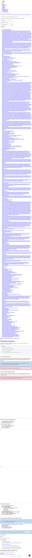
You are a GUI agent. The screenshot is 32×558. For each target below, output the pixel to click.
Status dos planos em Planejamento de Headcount (18, 184)
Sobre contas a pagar (25, 180)
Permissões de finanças (18, 235)
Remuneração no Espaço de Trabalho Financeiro (24, 170)
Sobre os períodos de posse (14, 115)
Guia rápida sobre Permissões (12, 233)
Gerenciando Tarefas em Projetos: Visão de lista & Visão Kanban (10, 138)
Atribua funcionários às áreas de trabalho (10, 225)
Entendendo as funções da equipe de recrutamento (20, 223)
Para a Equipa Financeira (8, 177)
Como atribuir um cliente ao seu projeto (7, 137)
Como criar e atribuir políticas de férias (23, 112)
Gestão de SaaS (26, 301)
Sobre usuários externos (5, 233)
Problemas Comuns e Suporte (15, 177)
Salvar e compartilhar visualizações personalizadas (12, 40)
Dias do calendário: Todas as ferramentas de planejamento (19, 127)
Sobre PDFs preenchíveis (9, 197)
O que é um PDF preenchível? (6, 347)
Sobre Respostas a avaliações (13, 245)
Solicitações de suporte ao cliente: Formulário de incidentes (10, 329)
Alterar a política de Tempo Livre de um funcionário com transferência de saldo (20, 118)
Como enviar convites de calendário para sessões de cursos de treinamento (11, 283)
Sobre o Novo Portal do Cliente (6, 323)
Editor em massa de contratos (18, 218)
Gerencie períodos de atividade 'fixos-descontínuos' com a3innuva (17, 160)
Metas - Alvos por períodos (5, 78)
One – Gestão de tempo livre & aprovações (7, 58)
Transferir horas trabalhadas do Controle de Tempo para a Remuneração (13, 154)
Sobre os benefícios (27, 164)
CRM (3, 181)
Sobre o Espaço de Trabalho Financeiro (14, 169)
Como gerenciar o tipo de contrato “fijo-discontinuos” (11, 217)
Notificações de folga (5, 311)
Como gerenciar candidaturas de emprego (14, 210)
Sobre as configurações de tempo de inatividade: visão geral (10, 112)
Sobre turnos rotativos (26, 122)
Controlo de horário (4, 81)
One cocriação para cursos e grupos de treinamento (8, 67)
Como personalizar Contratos (8, 216)
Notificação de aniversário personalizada (7, 231)
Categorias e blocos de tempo (20, 95)
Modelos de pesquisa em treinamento (7, 277)
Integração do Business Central (8, 297)
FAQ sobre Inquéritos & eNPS (11, 257)
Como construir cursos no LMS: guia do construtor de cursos (10, 279)
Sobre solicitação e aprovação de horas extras (25, 14)
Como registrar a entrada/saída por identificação (13, 86)
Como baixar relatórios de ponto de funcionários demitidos (11, 97)
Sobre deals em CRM (5, 182)
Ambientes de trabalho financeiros (14, 172)
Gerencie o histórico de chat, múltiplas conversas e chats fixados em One (11, 62)
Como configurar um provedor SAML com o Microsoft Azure (10, 32)
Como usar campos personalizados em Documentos (19, 188)
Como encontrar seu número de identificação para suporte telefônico (11, 335)
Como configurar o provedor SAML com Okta (24, 32)
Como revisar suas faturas (5, 320)
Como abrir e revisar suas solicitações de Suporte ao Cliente (10, 326)
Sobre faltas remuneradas (23, 104)
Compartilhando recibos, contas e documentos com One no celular (10, 74)
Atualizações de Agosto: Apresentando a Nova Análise (17, 240)
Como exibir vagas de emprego (16, 206)
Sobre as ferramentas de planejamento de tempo (18, 124)
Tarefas (3, 229)
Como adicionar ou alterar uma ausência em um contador (9, 88)
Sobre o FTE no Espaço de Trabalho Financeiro (25, 172)
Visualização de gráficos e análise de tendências (8, 171)
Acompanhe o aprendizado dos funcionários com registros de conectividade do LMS (13, 281)
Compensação (4, 150)
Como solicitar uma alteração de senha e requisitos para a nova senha (16, 45)
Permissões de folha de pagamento (10, 235)
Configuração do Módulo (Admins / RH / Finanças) (15, 175)
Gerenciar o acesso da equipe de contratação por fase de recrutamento (21, 213)
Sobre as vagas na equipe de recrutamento (25, 210)
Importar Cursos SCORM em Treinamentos (7, 285)
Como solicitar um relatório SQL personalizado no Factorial (10, 334)
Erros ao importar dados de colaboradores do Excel (15, 35)
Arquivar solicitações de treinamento (7, 289)
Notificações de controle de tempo (19, 92)
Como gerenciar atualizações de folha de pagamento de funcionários (15, 151)
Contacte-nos (2, 553)
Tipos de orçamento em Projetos (6, 144)
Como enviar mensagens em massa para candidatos (8, 211)
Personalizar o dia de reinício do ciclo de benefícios (8, 165)
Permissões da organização (5, 234)
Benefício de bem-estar (11, 164)
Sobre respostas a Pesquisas (18, 256)
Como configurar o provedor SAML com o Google (24, 31)
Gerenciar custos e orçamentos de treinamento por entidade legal (10, 287)
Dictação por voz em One (5, 69)
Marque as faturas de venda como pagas (25, 182)
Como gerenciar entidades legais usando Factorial (8, 30)
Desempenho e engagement (5, 243)
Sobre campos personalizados (11, 34)
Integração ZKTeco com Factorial (17, 297)
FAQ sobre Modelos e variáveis (16, 197)
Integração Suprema (4, 293)
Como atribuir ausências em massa (19, 105)
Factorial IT (3, 300)
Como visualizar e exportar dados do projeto (8, 131)
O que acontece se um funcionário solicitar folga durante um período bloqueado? (20, 101)
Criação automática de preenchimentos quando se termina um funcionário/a (19, 219)
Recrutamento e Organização (6, 200)
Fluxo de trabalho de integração (6, 237)
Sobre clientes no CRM (11, 182)
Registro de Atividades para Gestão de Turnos (16, 125)
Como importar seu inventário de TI (11, 303)
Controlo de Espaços (4, 227)
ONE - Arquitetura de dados (5, 60)
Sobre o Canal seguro (5, 252)
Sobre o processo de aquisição (19, 180)
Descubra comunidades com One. (6, 56)
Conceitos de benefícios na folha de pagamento (22, 166)
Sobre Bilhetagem (4, 314)
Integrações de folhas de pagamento (6, 158)
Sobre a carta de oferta (26, 204)
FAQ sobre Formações (5, 269)
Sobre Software (19, 179)
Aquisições (3, 178)
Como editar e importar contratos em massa (18, 216)
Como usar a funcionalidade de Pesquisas (7, 255)
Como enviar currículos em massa (19, 209)
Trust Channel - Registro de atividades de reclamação (10, 253)
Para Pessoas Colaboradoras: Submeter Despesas (14, 176)
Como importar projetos (5, 134)
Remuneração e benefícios (5, 149)
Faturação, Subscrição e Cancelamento (7, 319)
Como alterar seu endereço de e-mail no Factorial (24, 45)
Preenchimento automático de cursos (7, 278)
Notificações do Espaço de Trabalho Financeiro (8, 312)
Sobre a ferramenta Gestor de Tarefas (7, 230)
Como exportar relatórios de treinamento (7, 271)
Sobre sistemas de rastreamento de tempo (18, 91)
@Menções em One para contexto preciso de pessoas (9, 61)
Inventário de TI (4, 302)
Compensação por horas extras (27, 87)
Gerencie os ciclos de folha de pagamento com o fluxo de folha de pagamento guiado (13, 157)
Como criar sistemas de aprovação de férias (14, 104)
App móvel (3, 48)
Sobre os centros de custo (5, 169)
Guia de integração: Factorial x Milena (25, 159)
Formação (3, 268)
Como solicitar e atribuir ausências (12, 103)
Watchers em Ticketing (5, 316)
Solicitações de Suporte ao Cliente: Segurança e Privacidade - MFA (11, 331)
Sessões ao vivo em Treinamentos (6, 290)
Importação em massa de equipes (15, 224)
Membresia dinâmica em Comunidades (15, 260)
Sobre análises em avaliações (6, 245)
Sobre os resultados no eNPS (27, 255)
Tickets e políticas (4, 313)
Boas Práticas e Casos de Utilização (24, 177)
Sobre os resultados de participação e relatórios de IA (21, 265)
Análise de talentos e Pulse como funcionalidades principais (14, 246)
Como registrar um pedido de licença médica (26, 109)
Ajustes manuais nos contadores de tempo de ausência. (10, 116)
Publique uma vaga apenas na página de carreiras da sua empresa (10, 214)
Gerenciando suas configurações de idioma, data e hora (9, 46)
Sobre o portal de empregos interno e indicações (17, 202)
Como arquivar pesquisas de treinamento (7, 292)
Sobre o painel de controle (5, 42)
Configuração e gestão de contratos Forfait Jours (17, 93)
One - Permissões (4, 59)
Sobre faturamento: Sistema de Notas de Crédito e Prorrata (9, 321)
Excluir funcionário (6, 219)
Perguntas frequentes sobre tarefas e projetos (8, 141)
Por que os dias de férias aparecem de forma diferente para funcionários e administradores (13, 110)
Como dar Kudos (4, 267)
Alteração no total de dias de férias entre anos (24, 116)
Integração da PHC (17, 159)
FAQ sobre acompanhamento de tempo (16, 94)
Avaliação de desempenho (5, 244)
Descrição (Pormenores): (4, 22)
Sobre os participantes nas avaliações (22, 245)
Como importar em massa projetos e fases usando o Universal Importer (11, 145)
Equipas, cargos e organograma (6, 221)
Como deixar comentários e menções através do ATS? (14, 203)
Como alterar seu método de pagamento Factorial (8, 322)
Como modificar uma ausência (16, 109)
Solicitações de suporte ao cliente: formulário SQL (8, 330)
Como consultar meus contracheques (22, 187)
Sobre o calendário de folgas (5, 101)
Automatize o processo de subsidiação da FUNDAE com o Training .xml (11, 274)
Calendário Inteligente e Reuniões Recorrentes (17, 263)
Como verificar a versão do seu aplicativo (20, 50)
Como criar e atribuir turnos (24, 121)
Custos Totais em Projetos (5, 142)
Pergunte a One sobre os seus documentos (7, 63)
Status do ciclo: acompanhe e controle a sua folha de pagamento (19, 153)
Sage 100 (27, 160)
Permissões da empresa (24, 234)
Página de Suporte (2, 338)
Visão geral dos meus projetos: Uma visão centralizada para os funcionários (12, 135)
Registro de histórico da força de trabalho (12, 170)
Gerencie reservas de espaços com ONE (7, 64)
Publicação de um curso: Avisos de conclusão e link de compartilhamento (11, 284)
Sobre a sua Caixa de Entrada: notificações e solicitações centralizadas (22, 44)
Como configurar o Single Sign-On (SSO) (11, 31)
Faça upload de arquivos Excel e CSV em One (8, 73)
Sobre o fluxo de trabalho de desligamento (16, 237)
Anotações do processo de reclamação (13, 252)
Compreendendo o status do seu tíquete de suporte (8, 333)
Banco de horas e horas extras (6, 89)
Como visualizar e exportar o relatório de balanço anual (14, 123)
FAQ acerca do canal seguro (19, 257)
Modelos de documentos (16, 338)
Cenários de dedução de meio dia (14, 128)
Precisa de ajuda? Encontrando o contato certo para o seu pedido (10, 336)
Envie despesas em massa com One (6, 72)
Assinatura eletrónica (5, 191)
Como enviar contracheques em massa (12, 187)
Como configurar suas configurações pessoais (20, 43)
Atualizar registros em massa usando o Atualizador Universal (12, 226)
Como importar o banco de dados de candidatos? (17, 204)
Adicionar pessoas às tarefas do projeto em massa (8, 148)
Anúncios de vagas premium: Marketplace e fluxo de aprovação (13, 212)
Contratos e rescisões (5, 215)
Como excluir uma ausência (8, 109)
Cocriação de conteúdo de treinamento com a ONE (8, 282)
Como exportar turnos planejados (6, 121)
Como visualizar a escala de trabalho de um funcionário (24, 46)
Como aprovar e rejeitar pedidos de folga (7, 102)
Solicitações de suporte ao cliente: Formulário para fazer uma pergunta (11, 327)
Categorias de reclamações (21, 252)
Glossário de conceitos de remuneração (15, 155)
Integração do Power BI (19, 296)
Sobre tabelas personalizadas (19, 34)
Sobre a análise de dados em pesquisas (18, 255)
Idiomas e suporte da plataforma (23, 52)
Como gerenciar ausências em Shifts (7, 124)
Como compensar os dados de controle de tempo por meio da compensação (16, 153)
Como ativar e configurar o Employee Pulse (8, 265)
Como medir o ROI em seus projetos (7, 143)
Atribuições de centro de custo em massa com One (8, 75)
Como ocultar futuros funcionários (9, 222)
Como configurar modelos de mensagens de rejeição (12, 208)
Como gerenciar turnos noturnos (6, 122)
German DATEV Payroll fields (18, 161)
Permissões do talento (18, 234)
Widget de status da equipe (22, 90)
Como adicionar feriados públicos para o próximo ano (22, 107)
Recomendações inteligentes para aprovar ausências (9, 108)
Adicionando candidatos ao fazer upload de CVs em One (9, 71)
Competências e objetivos (5, 249)
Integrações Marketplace (5, 295)
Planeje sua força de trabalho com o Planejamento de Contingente (18, 174)
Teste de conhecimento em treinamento (7, 276)
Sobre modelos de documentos (25, 196)
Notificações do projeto (5, 308)
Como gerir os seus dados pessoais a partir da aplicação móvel (10, 49)
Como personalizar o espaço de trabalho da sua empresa (19, 33)
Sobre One (3, 55)
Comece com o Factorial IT (5, 301)
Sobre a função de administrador (20, 233)
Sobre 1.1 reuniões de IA (5, 262)
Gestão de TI (3, 299)
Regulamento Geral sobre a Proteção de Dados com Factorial (21, 205)
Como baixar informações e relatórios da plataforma (19, 53)
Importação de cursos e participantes (7, 280)
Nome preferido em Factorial (6, 47)
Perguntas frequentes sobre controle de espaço (8, 228)
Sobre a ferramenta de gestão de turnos (16, 121)
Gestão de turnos (4, 120)
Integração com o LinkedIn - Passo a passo (21, 298)
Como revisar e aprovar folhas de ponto (19, 82)
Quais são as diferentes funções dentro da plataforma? (21, 222)
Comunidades (4, 259)
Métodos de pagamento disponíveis (6, 324)
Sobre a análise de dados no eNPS (6, 256)
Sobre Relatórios (8, 240)
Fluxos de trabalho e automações (6, 236)
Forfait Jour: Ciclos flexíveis (17, 117)
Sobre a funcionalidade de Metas (6, 250)
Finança (3, 168)
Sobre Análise (26, 241)
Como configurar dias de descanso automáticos (17, 122)
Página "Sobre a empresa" (24, 206)
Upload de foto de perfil (13, 47)
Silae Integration (4, 159)
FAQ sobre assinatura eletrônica (13, 193)
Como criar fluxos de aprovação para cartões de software (9, 179)
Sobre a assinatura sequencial (9, 194)
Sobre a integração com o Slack (12, 296)
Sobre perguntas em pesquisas (26, 256)
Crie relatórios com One (11, 241)
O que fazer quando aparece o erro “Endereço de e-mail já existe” (10, 52)
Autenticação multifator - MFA (18, 36)
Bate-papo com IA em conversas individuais (14, 262)
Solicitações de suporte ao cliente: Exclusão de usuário (9, 332)
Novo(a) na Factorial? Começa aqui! (7, 29)
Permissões (3, 232)
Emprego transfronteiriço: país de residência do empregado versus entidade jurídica (16, 38)
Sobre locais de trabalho (26, 34)
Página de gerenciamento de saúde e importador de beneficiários (16, 166)
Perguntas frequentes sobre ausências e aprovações (8, 107)
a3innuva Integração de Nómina (10, 159)
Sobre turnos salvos (26, 124)
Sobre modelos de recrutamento (27, 201)
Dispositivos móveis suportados (10, 50)
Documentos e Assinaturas (5, 186)
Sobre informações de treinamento (6, 270)
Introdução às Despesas (5, 175)
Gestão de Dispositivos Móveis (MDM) (19, 301)
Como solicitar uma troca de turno (26, 123)
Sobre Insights (4, 240)
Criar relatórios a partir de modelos (19, 241)
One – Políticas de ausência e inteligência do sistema (9, 57)
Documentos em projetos (5, 140)
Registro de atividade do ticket (6, 317)
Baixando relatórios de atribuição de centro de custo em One (10, 66)
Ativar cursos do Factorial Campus (6, 291)
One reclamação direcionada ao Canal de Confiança (9, 79)
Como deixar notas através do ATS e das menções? (19, 207)
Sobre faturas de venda (17, 182)
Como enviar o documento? (6, 351)
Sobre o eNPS (13, 256)
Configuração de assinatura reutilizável (18, 194)
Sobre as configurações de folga (12, 106)
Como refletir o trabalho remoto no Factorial (10, 95)
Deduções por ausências (5, 126)
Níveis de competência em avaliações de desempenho (12, 247)
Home (3, 3)
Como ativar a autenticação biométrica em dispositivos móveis (17, 42)
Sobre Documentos (4, 187)
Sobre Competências (13, 250)
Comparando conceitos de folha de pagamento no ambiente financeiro (11, 173)
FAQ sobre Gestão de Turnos (6, 125)
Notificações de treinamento (5, 309)
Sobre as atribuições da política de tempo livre (24, 115)
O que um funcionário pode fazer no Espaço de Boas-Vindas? (21, 37)
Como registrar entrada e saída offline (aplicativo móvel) (10, 98)
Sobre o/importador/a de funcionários (8, 41)
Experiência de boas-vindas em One (6, 68)
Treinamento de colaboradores (6, 288)
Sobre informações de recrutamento (10, 209)
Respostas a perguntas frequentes (6, 51)
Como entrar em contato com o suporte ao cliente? (12, 14)
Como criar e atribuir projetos (6, 132)
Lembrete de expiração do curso (6, 273)
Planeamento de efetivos (5, 183)
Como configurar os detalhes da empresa (20, 30)
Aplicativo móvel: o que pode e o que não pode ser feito (13, 39)
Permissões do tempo (12, 234)
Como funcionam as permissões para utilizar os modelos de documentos (11, 196)
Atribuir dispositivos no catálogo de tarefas (21, 303)
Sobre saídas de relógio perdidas (8, 87)
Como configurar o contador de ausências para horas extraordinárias (14, 114)
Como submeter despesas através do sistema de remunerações (14, 152)
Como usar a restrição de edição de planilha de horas (17, 89)
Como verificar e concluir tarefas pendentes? (18, 230)
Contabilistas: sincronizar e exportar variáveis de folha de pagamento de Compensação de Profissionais (16, 156)
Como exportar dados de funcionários (7, 33)
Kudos (3, 266)
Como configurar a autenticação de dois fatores (8, 36)
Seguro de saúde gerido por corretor (16, 167)
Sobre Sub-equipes (22, 226)
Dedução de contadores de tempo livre (7, 127)
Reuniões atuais (22, 262)
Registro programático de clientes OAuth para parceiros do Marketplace (11, 294)
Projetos (3, 130)
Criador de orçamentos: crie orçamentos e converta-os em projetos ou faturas (12, 146)
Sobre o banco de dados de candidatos (7, 201)
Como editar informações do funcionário (18, 38)
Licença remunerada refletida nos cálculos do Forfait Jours (16, 96)
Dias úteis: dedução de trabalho (6, 128)
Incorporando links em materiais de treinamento (8, 275)
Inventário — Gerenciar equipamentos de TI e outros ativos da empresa (20, 305)
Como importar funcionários (9, 37)
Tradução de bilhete (4, 318)
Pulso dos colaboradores (5, 264)
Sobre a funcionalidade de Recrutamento (17, 201)
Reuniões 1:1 (3, 261)
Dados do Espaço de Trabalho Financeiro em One (8, 65)
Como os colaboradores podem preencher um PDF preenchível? (11, 352)
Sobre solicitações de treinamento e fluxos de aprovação (9, 272)
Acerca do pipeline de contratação (6, 202)
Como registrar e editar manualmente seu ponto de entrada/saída (20, 85)
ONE (2, 54)
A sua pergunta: (3, 20)
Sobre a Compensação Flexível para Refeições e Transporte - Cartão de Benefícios (13, 163)
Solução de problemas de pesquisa (8, 258)
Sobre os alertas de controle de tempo (18, 87)
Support (3, 4)
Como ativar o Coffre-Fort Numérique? (7, 199)
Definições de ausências (5, 111)
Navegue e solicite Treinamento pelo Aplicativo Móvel (9, 286)
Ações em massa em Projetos (6, 147)
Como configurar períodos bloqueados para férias (19, 102)
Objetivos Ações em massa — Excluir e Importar (22, 250)
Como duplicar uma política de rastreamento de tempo (18, 100)
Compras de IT (11, 301)
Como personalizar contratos (22, 217)
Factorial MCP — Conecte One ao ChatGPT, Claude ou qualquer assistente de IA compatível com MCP (15, 76)
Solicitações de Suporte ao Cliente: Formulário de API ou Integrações (11, 328)
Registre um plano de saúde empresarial (19, 164)
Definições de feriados (15, 90)
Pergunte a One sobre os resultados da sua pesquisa (8, 70)
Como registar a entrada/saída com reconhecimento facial (17, 84)
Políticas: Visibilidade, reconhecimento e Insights (8, 315)
